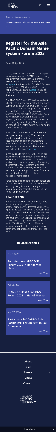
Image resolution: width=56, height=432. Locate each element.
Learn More (42, 273)
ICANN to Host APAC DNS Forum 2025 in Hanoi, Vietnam (27, 293)
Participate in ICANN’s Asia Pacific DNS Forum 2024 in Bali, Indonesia (28, 323)
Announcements (21, 17)
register (12, 84)
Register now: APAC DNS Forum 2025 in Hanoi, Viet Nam (24, 264)
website (34, 89)
